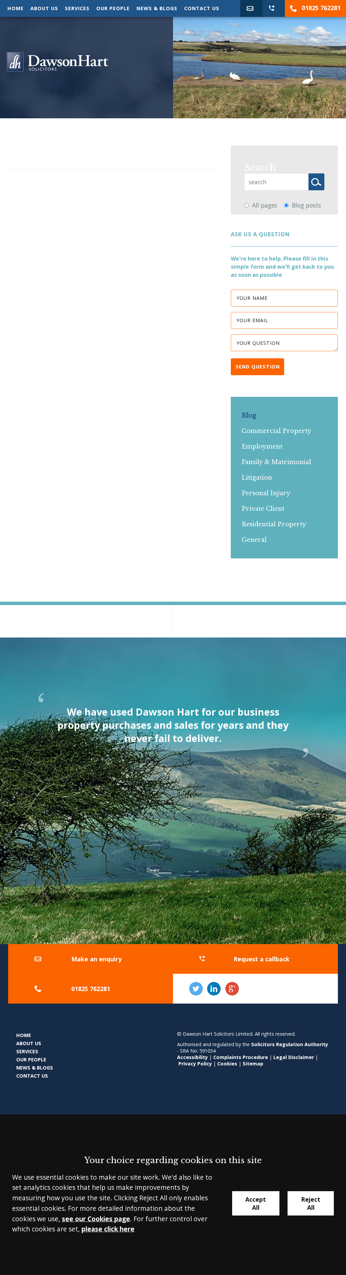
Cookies (227, 1063)
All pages (264, 205)
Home (15, 8)
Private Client (263, 508)
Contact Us (201, 8)
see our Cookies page (96, 1218)
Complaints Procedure (240, 1057)
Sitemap (253, 1063)
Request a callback (261, 959)
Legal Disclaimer (293, 1057)
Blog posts (306, 205)
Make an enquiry (96, 959)
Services (77, 8)
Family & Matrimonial (276, 462)
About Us (44, 8)
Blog (249, 415)
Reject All (310, 1203)
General (254, 540)
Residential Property (274, 524)
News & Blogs (157, 8)
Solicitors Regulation (277, 1044)
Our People (113, 8)
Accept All (255, 1203)
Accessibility (192, 1057)
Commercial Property (276, 431)
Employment (262, 446)
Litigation (257, 477)
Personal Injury (266, 493)
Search (260, 167)
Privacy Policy (195, 1063)
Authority (316, 1044)
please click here (107, 1228)
